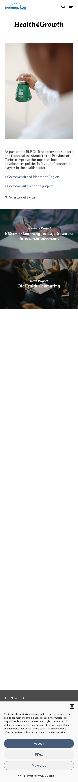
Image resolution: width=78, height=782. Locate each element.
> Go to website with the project (29, 186)
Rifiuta (39, 754)
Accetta (39, 743)
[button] (72, 706)
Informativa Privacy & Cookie (39, 775)
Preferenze (39, 765)
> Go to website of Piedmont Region (32, 177)
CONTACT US (16, 698)
